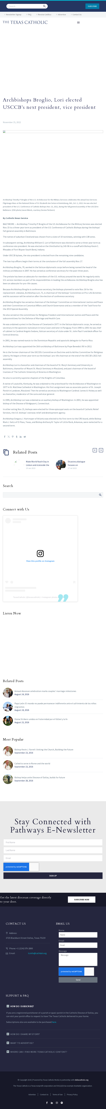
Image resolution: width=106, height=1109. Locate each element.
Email (61, 940)
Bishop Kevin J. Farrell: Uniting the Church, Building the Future (43, 749)
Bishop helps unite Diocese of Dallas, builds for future (39, 777)
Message (63, 951)
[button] (44, 6)
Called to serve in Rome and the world (32, 763)
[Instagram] (57, 1103)
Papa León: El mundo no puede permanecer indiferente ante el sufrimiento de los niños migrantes (55, 705)
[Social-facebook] (47, 1103)
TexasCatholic (19, 597)
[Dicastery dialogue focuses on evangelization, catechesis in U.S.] (62, 465)
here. (54, 1022)
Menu (78, 22)
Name (61, 930)
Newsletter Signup (13, 14)
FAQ (29, 14)
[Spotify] (62, 1103)
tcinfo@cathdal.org (37, 953)
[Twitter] (9, 437)
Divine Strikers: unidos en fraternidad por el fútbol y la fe (40, 719)
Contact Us (77, 14)
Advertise (62, 14)
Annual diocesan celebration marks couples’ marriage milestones (45, 691)
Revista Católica (44, 14)
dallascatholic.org (81, 1080)
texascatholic (34, 597)
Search (100, 494)
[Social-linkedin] (52, 1103)
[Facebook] (5, 437)
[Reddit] (25, 437)
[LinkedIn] (21, 437)
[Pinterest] (13, 437)
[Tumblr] (17, 437)
